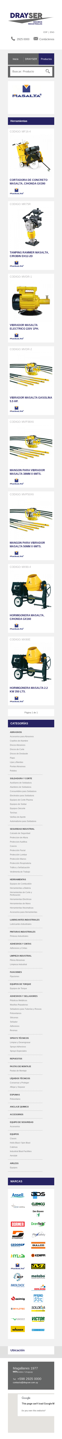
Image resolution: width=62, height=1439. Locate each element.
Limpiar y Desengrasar (20, 1042)
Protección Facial (17, 850)
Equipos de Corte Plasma (21, 800)
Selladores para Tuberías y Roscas (25, 1009)
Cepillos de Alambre (19, 741)
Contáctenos (46, 39)
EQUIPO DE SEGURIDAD (21, 1122)
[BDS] (38, 1195)
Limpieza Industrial (18, 964)
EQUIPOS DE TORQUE (20, 984)
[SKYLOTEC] (18, 1309)
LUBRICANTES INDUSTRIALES (25, 920)
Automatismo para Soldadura (23, 821)
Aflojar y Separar (17, 1087)
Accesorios (15, 1126)
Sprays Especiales (18, 1051)
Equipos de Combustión (21, 884)
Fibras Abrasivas (17, 960)
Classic (13, 1138)
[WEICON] (38, 1330)
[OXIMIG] (18, 1298)
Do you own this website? (34, 1411)
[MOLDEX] (18, 1285)
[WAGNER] (18, 1329)
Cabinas (14, 1147)
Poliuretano (15, 1099)
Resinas (13, 1030)
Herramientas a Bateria (20, 888)
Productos (46, 59)
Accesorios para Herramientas (23, 912)
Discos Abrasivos (17, 745)
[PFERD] (38, 1298)
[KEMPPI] (38, 1256)
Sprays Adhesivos (18, 1047)
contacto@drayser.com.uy (25, 1382)
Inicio (15, 59)
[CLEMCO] (38, 1204)
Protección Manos (18, 859)
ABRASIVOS (16, 732)
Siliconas (14, 1017)
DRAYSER (31, 59)
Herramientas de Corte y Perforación (21, 893)
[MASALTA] (17, 191)
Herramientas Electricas (20, 899)
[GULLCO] (38, 1245)
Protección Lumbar (18, 855)
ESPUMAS (15, 1095)
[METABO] (38, 1277)
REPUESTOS (16, 1059)
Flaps (12, 758)
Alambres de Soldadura (20, 787)
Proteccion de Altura (19, 837)
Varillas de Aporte (18, 817)
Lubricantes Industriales (20, 924)
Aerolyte (13, 1155)
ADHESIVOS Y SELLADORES (24, 996)
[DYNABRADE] (18, 1234)
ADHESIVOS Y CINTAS (20, 944)
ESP (45, 32)
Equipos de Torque (18, 988)
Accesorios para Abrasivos (22, 736)
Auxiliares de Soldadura (21, 783)
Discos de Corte (17, 749)
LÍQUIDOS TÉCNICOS (20, 1078)
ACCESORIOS (16, 1114)
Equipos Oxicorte (17, 808)
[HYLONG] (18, 1256)
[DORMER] (18, 1224)
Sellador (14, 1022)
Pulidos (13, 771)
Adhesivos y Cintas (18, 948)
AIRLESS (14, 1163)
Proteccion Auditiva (18, 842)
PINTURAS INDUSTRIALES (22, 932)
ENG (52, 32)
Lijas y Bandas (16, 762)
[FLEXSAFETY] (38, 1234)
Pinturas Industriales (19, 936)
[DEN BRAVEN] (38, 1213)
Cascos (13, 846)
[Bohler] (18, 1206)
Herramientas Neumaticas (21, 908)
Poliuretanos (15, 1013)
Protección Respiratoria (20, 863)
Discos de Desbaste (19, 753)
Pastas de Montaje (18, 1071)
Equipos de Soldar (18, 804)
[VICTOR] (38, 1319)
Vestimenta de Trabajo (20, 872)
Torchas (13, 813)
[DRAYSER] (33, 18)
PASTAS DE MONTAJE (20, 1066)
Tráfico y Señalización (20, 867)
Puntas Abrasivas (17, 766)
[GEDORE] (18, 1245)
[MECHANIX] (38, 1266)
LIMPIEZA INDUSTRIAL (21, 956)
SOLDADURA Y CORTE (21, 778)
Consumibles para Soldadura (23, 791)
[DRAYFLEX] (38, 1224)
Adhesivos (14, 1026)
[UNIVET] (18, 1319)
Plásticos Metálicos (18, 1000)
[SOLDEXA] (38, 1309)
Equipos (13, 1168)
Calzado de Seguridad (20, 833)
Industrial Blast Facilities (21, 1151)
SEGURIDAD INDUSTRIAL (22, 829)
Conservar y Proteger (19, 1083)
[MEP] (18, 1277)
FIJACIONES (16, 972)
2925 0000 (23, 39)
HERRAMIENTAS (18, 879)
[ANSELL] (18, 1195)
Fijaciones (14, 976)
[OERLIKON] (38, 1287)
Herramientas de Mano (20, 903)
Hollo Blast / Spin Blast (20, 1143)
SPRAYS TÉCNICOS (19, 1038)
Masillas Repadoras (19, 1005)
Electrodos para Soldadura (22, 795)
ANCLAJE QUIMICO (19, 1107)
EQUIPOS (14, 1134)
